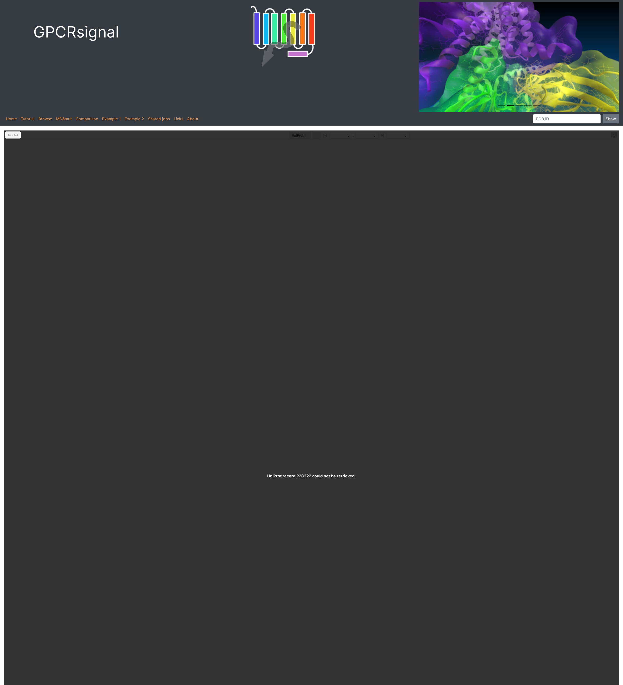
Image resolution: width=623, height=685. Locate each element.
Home (11, 118)
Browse (45, 118)
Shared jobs (159, 118)
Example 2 (134, 118)
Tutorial (28, 118)
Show (611, 118)
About (192, 118)
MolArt (13, 135)
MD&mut (64, 118)
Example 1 (111, 118)
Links (178, 118)
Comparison (87, 118)
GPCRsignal (76, 31)
